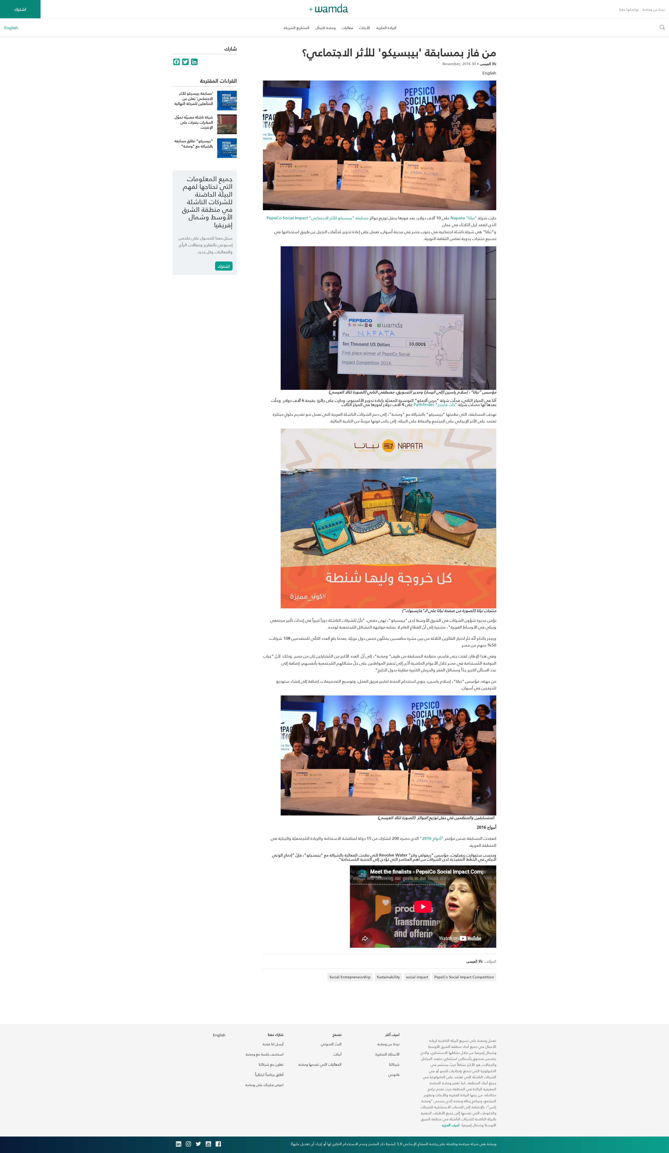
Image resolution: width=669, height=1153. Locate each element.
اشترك (20, 9)
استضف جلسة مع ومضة (265, 1054)
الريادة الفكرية (386, 27)
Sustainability (388, 976)
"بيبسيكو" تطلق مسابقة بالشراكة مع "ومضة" (194, 143)
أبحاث (337, 1054)
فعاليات (347, 27)
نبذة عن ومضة (654, 9)
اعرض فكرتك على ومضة (264, 1084)
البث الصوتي (331, 1043)
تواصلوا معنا (629, 9)
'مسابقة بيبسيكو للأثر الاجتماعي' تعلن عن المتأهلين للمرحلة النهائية (194, 98)
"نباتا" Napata (464, 218)
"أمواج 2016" (432, 838)
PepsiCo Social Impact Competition (464, 976)
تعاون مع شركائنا (271, 1064)
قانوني (394, 1074)
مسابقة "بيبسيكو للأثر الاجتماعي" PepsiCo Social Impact (317, 218)
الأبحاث (364, 27)
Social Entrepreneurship (350, 976)
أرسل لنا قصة (273, 1043)
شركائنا (394, 1064)
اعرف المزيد (450, 1124)
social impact (417, 976)
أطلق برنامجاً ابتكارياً (269, 1074)
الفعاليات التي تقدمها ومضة (320, 1064)
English (11, 28)
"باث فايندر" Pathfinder (435, 404)
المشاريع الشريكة (296, 27)
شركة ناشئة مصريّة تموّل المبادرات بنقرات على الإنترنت (194, 122)
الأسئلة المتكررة (388, 1054)
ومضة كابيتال (326, 27)
